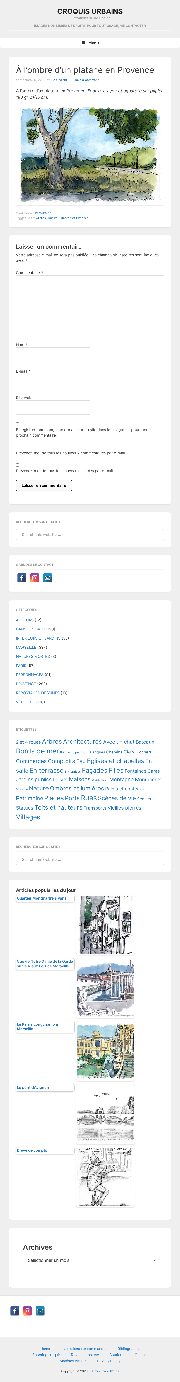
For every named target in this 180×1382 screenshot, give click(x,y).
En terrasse (47, 770)
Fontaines (135, 771)
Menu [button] (93, 42)
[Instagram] (34, 577)
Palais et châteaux (125, 789)
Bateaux (145, 742)
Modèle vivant (100, 780)
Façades (94, 770)
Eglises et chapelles (115, 760)
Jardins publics (34, 779)
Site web (23, 397)
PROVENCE (43, 213)
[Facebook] (21, 577)
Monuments (148, 779)
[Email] (47, 577)
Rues (89, 798)
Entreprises (73, 771)
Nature (53, 218)
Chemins (114, 752)
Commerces (31, 761)
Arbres (41, 218)
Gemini (95, 1371)
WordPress (111, 1371)
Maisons (79, 779)
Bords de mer (37, 751)
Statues (24, 808)
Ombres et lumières (74, 218)
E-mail (23, 371)
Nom (21, 344)
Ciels (129, 752)
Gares (153, 771)
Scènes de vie (117, 798)
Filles (116, 770)
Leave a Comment (86, 80)
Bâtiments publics (72, 752)
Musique (22, 789)
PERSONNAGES (30, 674)
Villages (28, 817)
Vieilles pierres (124, 808)
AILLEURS (25, 620)
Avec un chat (119, 742)
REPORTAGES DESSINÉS (38, 693)
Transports (95, 808)
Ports (72, 798)
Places (54, 798)
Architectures (82, 741)
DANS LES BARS (30, 629)
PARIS (21, 665)
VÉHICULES (26, 702)
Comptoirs (61, 761)
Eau (81, 761)
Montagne (121, 779)
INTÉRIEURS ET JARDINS (38, 638)
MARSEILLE (26, 647)
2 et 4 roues (28, 742)
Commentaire (29, 272)
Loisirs (60, 779)
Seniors (144, 798)
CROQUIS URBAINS (90, 11)
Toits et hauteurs (58, 807)
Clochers (143, 752)
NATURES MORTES (33, 656)
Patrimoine (29, 798)
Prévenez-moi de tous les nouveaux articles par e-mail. (65, 470)
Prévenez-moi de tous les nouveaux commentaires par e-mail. (71, 453)
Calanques (95, 752)
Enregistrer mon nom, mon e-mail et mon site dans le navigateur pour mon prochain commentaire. (82, 432)
